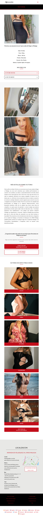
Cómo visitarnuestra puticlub (21, 246)
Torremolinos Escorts (32, 498)
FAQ (32, 503)
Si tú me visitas (10, 72)
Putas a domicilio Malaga (10, 498)
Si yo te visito (9, 77)
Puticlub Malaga (32, 496)
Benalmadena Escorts (11, 500)
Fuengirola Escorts (32, 500)
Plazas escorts (10, 503)
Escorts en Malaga (10, 496)
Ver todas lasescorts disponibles (21, 430)
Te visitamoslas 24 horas (21, 252)
